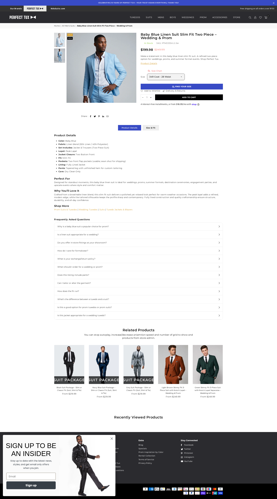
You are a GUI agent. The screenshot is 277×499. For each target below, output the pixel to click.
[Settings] (255, 17)
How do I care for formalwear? (72, 251)
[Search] (250, 17)
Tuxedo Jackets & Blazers (119, 209)
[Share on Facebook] (91, 116)
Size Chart (156, 71)
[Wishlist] (260, 17)
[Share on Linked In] (103, 116)
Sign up (31, 485)
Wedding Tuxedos (88, 209)
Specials (142, 448)
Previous (69, 67)
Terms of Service (146, 459)
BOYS (173, 17)
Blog (140, 445)
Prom (203, 17)
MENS (161, 17)
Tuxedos (135, 17)
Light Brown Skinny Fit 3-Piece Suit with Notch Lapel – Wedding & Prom (173, 390)
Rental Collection (146, 456)
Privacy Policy (145, 463)
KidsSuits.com (58, 8)
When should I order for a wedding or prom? (80, 267)
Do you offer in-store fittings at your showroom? (82, 242)
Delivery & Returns (175, 90)
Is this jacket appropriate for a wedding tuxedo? (81, 315)
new (70, 38)
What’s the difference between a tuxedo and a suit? (83, 299)
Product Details (149, 63)
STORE (236, 17)
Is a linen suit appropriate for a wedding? (78, 234)
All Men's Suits (68, 26)
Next (133, 67)
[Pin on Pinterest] (99, 116)
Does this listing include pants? (73, 275)
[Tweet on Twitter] (95, 116)
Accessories (219, 17)
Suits (149, 17)
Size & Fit (151, 128)
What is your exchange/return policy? (76, 259)
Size (143, 76)
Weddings (188, 17)
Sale (70, 35)
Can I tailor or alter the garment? (74, 283)
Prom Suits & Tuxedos (65, 209)
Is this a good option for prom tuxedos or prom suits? (84, 307)
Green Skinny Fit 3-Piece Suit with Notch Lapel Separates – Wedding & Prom (208, 390)
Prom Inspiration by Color (150, 452)
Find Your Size (183, 86)
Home (57, 26)
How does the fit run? (68, 291)
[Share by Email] (107, 116)
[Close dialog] (111, 438)
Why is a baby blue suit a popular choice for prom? (83, 226)
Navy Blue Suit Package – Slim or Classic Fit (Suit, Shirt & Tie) (104, 390)
